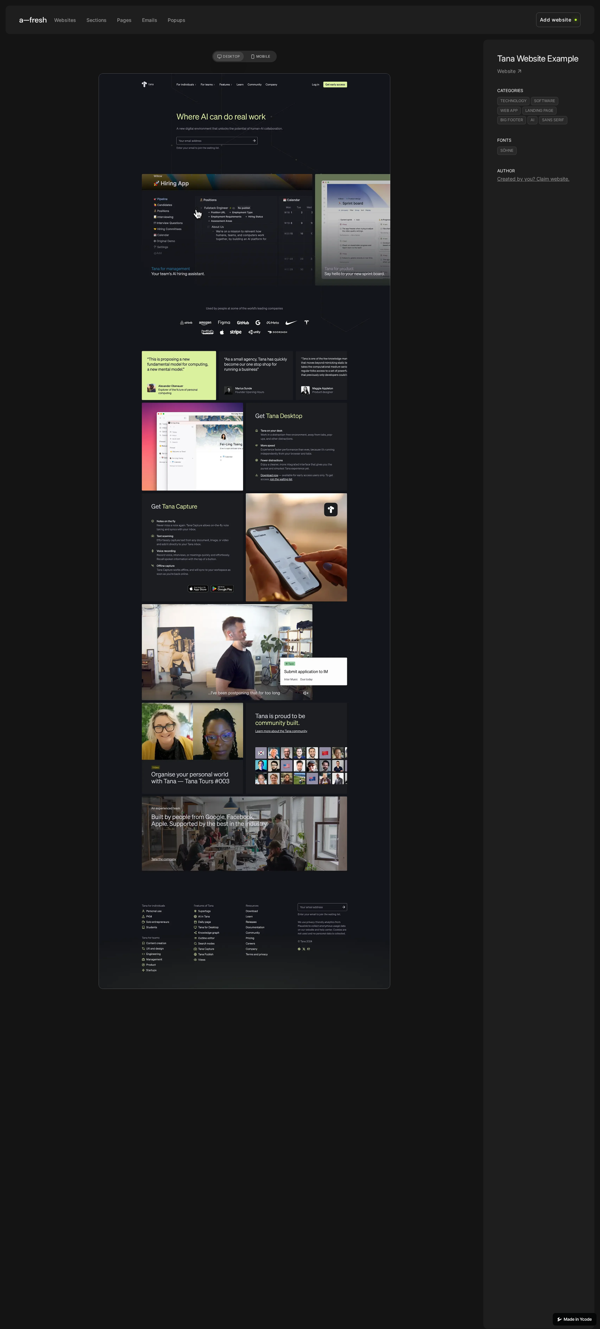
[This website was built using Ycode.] (575, 1319)
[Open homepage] (33, 20)
